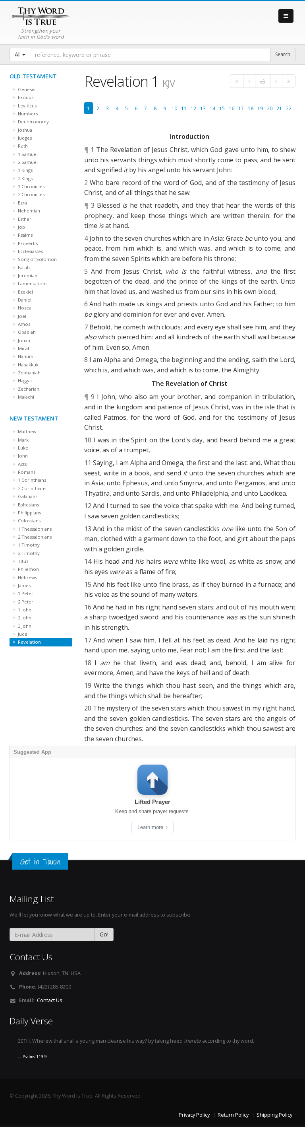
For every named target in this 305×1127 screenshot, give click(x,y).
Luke (22, 448)
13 (203, 108)
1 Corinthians (31, 480)
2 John (24, 618)
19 (260, 108)
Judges (24, 138)
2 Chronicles (30, 194)
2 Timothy (28, 553)
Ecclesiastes (30, 251)
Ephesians (28, 505)
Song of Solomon (37, 259)
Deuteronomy (33, 122)
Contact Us (49, 1000)
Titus (22, 561)
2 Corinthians (31, 488)
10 (174, 108)
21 (279, 108)
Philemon (28, 569)
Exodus (25, 97)
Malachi (25, 397)
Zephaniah (29, 373)
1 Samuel (27, 154)
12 (193, 108)
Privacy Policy (194, 1114)
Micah (24, 348)
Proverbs (27, 243)
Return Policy (233, 1114)
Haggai (24, 380)
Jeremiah (27, 275)
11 (184, 108)
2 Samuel (27, 162)
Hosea (24, 308)
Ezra (22, 203)
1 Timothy (28, 545)
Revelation (29, 642)
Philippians (29, 513)
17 (241, 108)
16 (231, 108)
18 (250, 108)
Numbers (27, 114)
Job (21, 227)
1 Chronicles (30, 186)
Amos (23, 324)
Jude (22, 634)
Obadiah (26, 332)
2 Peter (25, 602)
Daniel (24, 300)
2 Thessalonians (34, 537)
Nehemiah (28, 211)
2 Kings (25, 178)
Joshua (24, 130)
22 (288, 108)
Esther (24, 219)
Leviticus (27, 106)
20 (269, 108)
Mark (23, 440)
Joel (21, 316)
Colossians (29, 521)
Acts (22, 464)
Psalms (25, 235)
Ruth (22, 146)
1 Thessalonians (34, 529)
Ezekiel (25, 292)
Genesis (26, 89)
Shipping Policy (274, 1114)
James (24, 585)
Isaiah (23, 268)
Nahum (25, 356)
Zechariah (28, 389)
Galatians (27, 496)
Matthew (27, 431)
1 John (24, 610)
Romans (26, 472)
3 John (24, 626)
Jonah (23, 340)
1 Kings (25, 170)
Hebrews (27, 577)
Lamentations (32, 283)
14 (212, 108)
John (22, 456)
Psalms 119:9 (35, 1056)
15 (222, 108)
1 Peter (25, 593)
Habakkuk (28, 365)
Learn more (151, 827)
